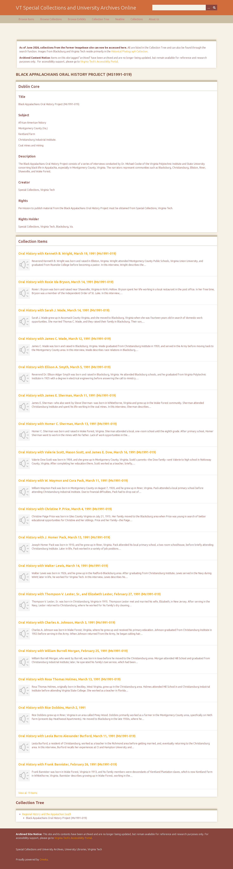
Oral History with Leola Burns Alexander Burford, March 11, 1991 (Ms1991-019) (77, 736)
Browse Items (26, 19)
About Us (154, 19)
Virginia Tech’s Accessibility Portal (73, 837)
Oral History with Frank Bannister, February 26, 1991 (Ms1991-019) (67, 764)
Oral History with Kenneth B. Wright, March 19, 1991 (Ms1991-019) (67, 253)
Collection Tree (100, 19)
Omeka (44, 859)
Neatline (120, 19)
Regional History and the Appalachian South (46, 814)
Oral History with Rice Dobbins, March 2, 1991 (52, 707)
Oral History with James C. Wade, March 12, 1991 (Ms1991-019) (64, 338)
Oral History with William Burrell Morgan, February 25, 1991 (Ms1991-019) (73, 651)
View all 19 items (27, 792)
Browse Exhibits (77, 19)
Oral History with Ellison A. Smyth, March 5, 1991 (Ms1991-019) (64, 367)
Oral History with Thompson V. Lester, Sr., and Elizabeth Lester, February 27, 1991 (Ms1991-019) (89, 594)
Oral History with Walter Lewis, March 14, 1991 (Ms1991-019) (63, 565)
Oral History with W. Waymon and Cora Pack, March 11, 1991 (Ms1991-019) (73, 480)
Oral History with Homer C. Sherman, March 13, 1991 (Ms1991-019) (67, 424)
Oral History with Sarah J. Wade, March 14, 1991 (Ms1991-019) (64, 310)
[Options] (208, 7)
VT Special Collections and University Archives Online (76, 7)
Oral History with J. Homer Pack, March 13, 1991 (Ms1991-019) (64, 537)
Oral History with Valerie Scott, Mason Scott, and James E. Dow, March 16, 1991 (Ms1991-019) (87, 452)
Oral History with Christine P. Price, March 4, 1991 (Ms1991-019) (65, 509)
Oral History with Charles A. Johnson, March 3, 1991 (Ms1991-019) (66, 622)
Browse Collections (51, 19)
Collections (137, 19)
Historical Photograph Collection (129, 51)
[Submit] (214, 7)
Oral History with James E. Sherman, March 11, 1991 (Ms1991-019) (67, 395)
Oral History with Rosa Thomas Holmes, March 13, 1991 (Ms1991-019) (69, 679)
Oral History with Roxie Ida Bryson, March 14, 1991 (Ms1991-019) (65, 282)
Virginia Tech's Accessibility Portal (99, 61)
